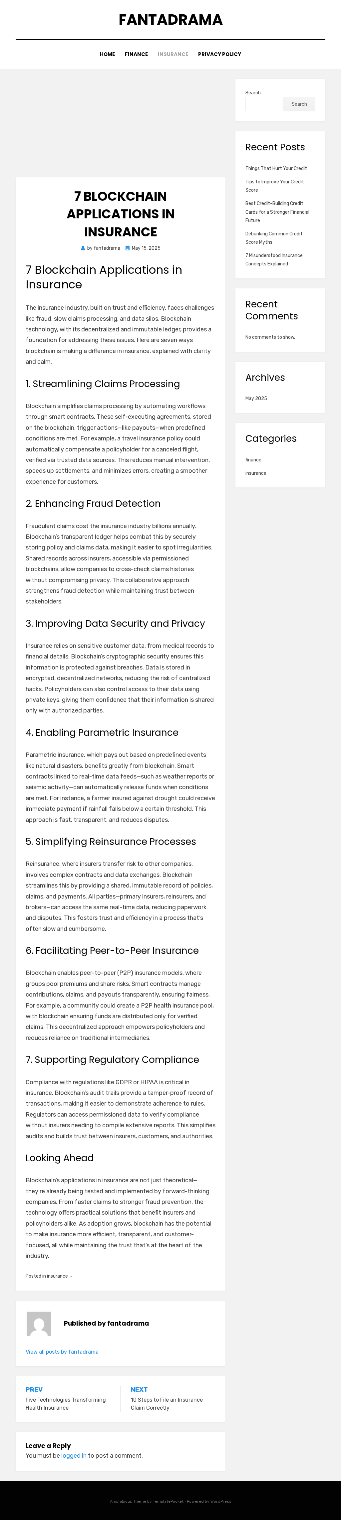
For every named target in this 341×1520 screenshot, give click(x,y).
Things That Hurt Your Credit (276, 168)
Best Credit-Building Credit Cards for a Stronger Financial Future (277, 212)
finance (136, 54)
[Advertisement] (120, 128)
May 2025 (256, 398)
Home (107, 54)
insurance (173, 54)
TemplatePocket (168, 1501)
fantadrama (171, 19)
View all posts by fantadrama (62, 1352)
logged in (74, 1455)
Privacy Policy (219, 54)
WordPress (220, 1501)
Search (253, 93)
